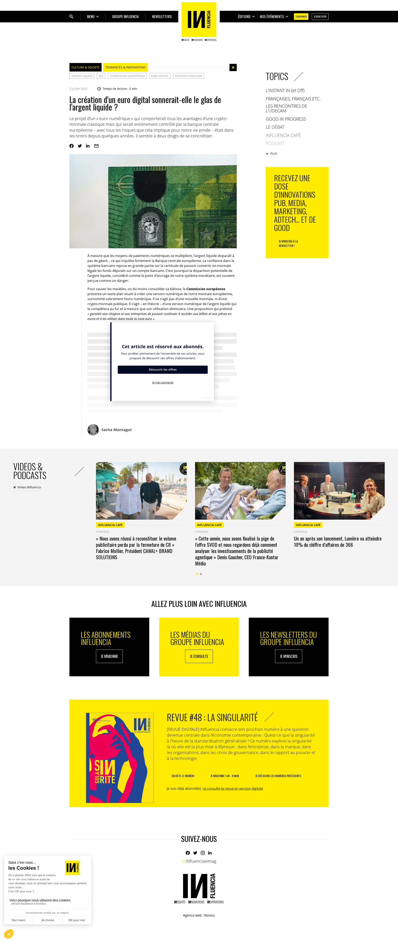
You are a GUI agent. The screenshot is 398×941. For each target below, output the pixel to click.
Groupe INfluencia (125, 16)
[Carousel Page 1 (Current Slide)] (197, 574)
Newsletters (162, 16)
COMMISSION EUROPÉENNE (127, 76)
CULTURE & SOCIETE (86, 67)
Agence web (192, 915)
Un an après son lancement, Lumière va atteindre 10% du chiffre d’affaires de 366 (338, 541)
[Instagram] (203, 853)
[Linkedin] (88, 146)
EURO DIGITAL (160, 76)
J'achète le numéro (183, 776)
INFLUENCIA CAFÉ (110, 525)
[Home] (199, 21)
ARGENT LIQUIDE (81, 76)
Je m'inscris (288, 656)
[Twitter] (80, 146)
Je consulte (199, 656)
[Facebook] (71, 146)
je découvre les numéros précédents (278, 776)
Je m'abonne (109, 656)
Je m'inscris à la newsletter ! (288, 243)
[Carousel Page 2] (201, 574)
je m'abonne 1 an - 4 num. (225, 776)
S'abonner (301, 16)
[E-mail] (96, 146)
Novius (209, 915)
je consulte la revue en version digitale (233, 788)
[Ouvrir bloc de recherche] (71, 16)
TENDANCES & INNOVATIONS (125, 67)
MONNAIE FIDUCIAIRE (188, 76)
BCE (101, 76)
